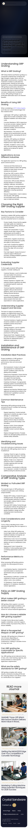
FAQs (19, 811)
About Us (5, 823)
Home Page (6, 811)
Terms (14, 823)
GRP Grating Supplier (19, 108)
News (13, 811)
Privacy (10, 823)
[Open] (24, 3)
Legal (19, 823)
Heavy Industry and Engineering (12, 37)
